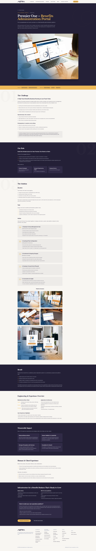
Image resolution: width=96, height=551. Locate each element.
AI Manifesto (64, 533)
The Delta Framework (65, 538)
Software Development (40, 1)
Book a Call (76, 1)
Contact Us (64, 540)
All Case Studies (21, 10)
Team (63, 536)
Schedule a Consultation (24, 520)
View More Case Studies (38, 520)
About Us (63, 531)
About (58, 1)
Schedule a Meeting (64, 1)
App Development (47, 535)
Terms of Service (74, 534)
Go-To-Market (46, 538)
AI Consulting (37, 531)
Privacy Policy (73, 532)
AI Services (32, 1)
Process (47, 1)
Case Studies (53, 1)
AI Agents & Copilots (38, 539)
